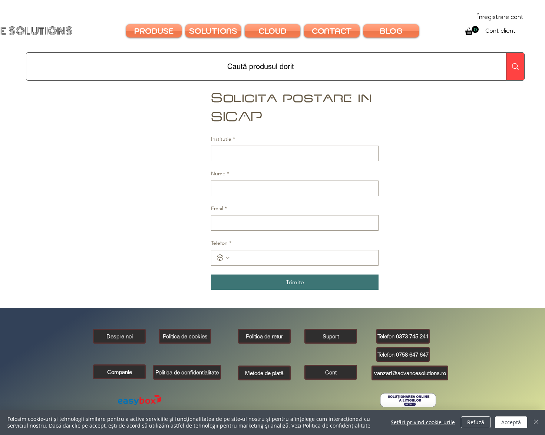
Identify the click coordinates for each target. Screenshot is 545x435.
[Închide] (536, 422)
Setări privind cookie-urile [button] (423, 422)
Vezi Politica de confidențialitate (330, 425)
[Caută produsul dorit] (515, 66)
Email (219, 208)
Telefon (221, 243)
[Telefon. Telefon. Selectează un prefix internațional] (223, 257)
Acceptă (511, 422)
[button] (119, 371)
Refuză (475, 422)
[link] (472, 30)
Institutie (223, 139)
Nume (220, 173)
